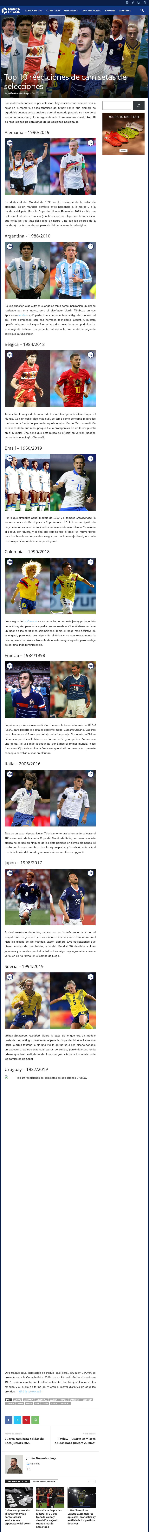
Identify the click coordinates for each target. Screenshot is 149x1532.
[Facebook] (8, 1420)
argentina (41, 1400)
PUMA (45, 1403)
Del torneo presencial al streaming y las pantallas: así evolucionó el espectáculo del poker (18, 1517)
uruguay (65, 1403)
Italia (20, 1403)
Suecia (54, 1403)
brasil (64, 1400)
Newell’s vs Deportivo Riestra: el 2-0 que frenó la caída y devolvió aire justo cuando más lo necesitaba (49, 1519)
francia (10, 1403)
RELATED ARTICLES (17, 1481)
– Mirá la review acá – (29, 1391)
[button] (142, 10)
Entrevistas (71, 10)
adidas (22, 315)
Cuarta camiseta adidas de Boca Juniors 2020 (24, 1441)
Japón (29, 1403)
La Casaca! (30, 621)
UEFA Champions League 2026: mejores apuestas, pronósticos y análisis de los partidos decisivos (82, 1517)
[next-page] (94, 1482)
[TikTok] (133, 3)
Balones (110, 10)
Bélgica (53, 1400)
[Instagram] (127, 3)
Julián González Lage (18, 93)
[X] (145, 3)
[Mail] (29, 1469)
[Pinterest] (26, 1420)
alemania (28, 1400)
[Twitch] (139, 3)
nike (37, 1403)
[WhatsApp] (35, 1420)
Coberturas (53, 10)
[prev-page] (89, 1482)
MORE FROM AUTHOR (44, 1481)
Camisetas (125, 10)
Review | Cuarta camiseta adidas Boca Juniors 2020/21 (75, 1441)
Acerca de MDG (33, 10)
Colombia (87, 1400)
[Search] (139, 105)
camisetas (74, 1400)
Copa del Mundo (91, 10)
